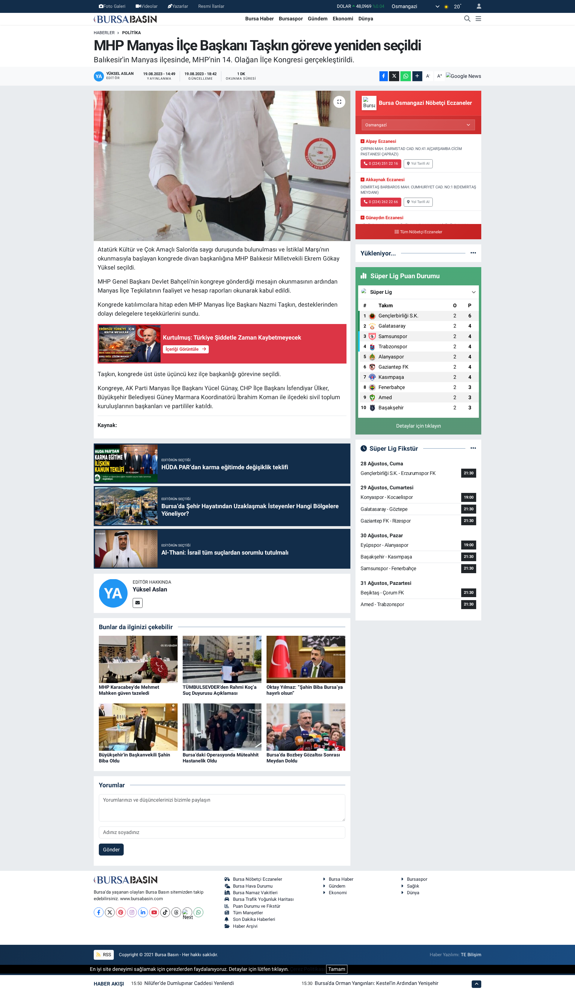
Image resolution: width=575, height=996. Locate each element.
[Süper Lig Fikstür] (473, 448)
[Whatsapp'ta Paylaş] (405, 76)
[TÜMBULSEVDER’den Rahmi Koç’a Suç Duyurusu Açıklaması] (222, 659)
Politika (131, 32)
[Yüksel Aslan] (113, 593)
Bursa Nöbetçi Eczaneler (257, 879)
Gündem (318, 19)
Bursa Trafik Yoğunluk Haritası (263, 899)
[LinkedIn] (143, 912)
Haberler (104, 32)
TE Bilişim (471, 954)
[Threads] (176, 912)
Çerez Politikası (307, 969)
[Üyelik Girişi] (476, 6)
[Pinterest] (121, 912)
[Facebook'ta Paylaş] (383, 76)
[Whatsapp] (198, 912)
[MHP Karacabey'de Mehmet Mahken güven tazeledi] (138, 659)
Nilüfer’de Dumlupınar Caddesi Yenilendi (189, 983)
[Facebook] (99, 912)
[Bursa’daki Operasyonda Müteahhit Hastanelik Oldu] (222, 727)
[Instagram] (132, 912)
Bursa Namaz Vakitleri (255, 892)
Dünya (365, 19)
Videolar (149, 6)
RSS (106, 954)
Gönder (111, 850)
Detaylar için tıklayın (418, 426)
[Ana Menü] (478, 19)
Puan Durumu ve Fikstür (256, 906)
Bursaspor (291, 19)
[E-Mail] (138, 603)
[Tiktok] (165, 912)
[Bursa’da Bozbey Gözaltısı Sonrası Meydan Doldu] (306, 727)
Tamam (336, 969)
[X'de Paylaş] (394, 76)
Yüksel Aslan (150, 589)
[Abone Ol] (463, 76)
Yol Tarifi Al (420, 163)
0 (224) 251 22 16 (383, 163)
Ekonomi (343, 19)
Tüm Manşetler (248, 912)
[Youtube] (154, 912)
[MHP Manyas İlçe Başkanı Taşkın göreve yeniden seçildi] (222, 166)
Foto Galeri (114, 6)
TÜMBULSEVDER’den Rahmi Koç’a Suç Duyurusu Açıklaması (220, 690)
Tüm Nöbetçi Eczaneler (421, 231)
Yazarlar (180, 6)
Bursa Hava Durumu (253, 886)
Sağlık (413, 886)
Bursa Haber (259, 19)
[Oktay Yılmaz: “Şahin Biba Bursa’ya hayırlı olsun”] (306, 659)
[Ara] (467, 19)
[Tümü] (473, 253)
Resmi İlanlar (211, 6)
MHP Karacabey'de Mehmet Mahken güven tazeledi (129, 690)
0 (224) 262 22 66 (383, 202)
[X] (110, 912)
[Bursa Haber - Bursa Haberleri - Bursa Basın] (125, 18)
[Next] (187, 912)
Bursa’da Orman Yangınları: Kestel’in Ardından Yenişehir (376, 983)
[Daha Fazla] (417, 76)
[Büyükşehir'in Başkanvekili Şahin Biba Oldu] (138, 727)
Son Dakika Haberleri (254, 919)
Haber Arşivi (245, 926)
